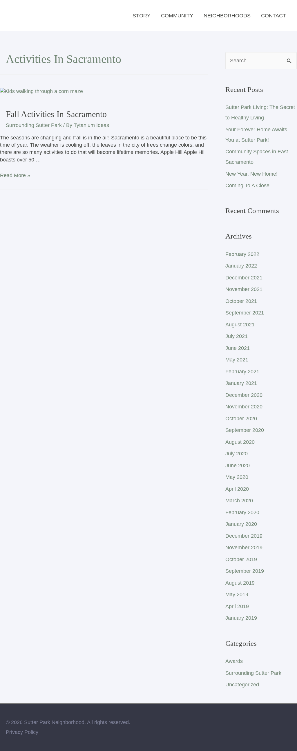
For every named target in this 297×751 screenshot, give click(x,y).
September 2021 (244, 313)
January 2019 (241, 618)
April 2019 (237, 606)
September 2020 (244, 430)
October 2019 (241, 559)
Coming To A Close (247, 185)
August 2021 (240, 325)
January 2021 (241, 383)
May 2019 (236, 594)
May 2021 (236, 360)
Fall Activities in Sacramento (56, 114)
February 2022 (242, 254)
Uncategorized (242, 685)
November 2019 (243, 547)
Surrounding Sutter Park (34, 125)
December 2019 (243, 536)
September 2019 (244, 571)
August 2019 (240, 583)
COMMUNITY (177, 16)
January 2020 (241, 524)
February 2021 (242, 371)
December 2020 (243, 395)
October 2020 (241, 418)
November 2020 (243, 407)
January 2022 (241, 266)
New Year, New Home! (251, 174)
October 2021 (241, 301)
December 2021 (243, 278)
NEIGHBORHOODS (227, 16)
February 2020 (242, 512)
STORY (142, 16)
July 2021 (236, 336)
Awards (234, 661)
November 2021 (243, 289)
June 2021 (237, 348)
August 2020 (240, 442)
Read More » (15, 175)
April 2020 (237, 489)
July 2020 (236, 454)
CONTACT (273, 16)
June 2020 (237, 465)
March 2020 (239, 500)
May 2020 (236, 477)
